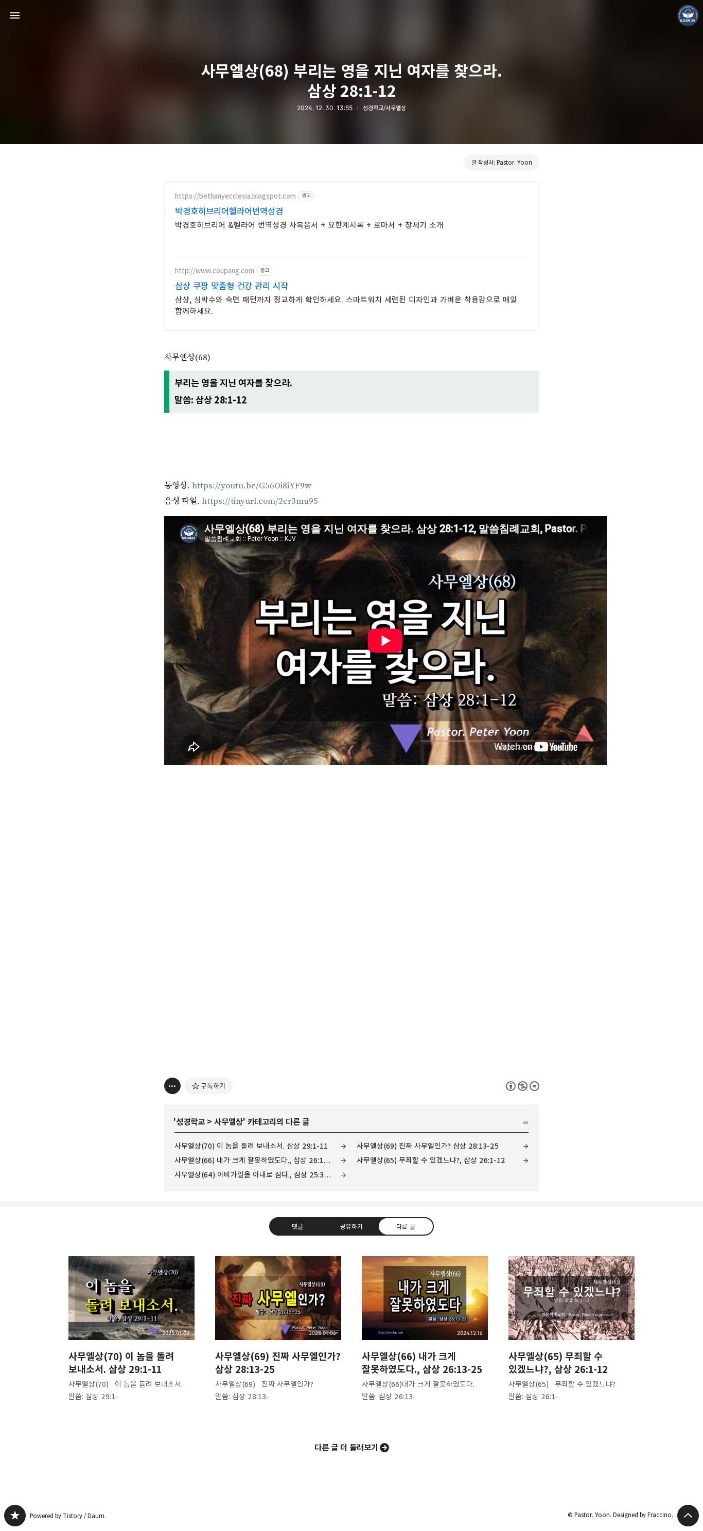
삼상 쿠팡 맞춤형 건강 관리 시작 (231, 286)
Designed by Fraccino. (643, 1515)
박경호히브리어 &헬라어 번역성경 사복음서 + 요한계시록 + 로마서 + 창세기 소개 (309, 225)
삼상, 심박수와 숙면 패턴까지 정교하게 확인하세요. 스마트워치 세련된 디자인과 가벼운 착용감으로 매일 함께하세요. (346, 305)
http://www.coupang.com (214, 271)
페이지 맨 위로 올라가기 (688, 1515)
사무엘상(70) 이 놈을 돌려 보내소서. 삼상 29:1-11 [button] (131, 1337)
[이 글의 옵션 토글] (172, 1086)
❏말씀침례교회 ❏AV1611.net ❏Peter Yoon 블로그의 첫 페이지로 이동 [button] (351, 15)
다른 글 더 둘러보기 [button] (346, 1447)
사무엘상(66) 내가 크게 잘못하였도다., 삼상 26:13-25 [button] (424, 1337)
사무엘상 (228, 1122)
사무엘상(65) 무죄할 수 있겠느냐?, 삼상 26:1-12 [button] (571, 1337)
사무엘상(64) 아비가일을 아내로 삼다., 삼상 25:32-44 (257, 1175)
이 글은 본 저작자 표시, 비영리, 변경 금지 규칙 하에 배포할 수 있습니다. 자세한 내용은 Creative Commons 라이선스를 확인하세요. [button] (522, 1086)
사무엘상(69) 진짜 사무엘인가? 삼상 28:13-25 (428, 1146)
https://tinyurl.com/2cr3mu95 (260, 501)
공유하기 (351, 1226)
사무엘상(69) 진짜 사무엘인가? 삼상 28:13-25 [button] (278, 1337)
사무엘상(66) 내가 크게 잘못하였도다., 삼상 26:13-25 (256, 1160)
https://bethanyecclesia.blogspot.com (235, 196)
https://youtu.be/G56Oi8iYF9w (251, 485)
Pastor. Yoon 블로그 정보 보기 (688, 15)
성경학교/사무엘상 (384, 108)
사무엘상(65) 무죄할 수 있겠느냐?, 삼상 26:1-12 (431, 1160)
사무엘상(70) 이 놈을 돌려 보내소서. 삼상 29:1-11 (251, 1146)
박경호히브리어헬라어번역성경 (229, 211)
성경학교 (190, 1122)
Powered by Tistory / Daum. (68, 1516)
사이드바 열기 (15, 15)
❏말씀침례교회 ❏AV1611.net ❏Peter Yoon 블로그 (15, 1515)
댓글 (297, 1226)
